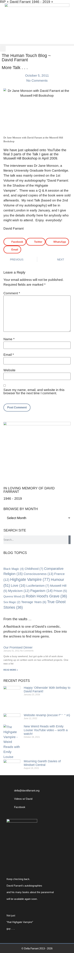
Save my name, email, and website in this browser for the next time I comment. (34, 391)
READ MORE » (10, 670)
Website (9, 370)
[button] (37, 45)
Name (8, 339)
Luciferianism (37, 585)
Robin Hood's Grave (46, 596)
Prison (60, 591)
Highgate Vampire (30, 579)
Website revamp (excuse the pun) (47, 715)
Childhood (34, 568)
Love (18, 585)
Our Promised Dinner (18, 647)
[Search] (69, 539)
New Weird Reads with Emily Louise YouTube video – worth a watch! (46, 730)
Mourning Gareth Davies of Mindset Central (42, 763)
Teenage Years (33, 602)
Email (8, 354)
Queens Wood (14, 596)
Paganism (41, 591)
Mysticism (18, 591)
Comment (11, 293)
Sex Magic (11, 602)
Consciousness (38, 574)
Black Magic (13, 568)
